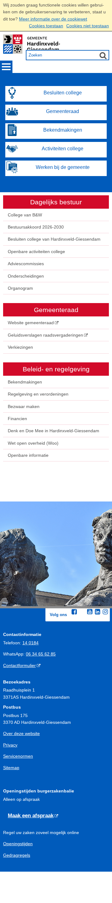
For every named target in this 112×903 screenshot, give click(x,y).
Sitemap (11, 767)
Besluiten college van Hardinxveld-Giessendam (54, 239)
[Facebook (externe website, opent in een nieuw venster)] (74, 611)
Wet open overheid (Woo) (33, 443)
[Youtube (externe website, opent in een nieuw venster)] (89, 611)
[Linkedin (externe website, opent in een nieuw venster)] (97, 611)
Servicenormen (18, 756)
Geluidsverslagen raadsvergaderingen (45, 335)
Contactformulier (19, 665)
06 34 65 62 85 (41, 653)
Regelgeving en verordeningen (38, 394)
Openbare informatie (28, 455)
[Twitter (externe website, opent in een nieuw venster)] (82, 612)
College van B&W (25, 214)
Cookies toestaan (46, 25)
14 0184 (30, 642)
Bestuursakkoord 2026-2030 (36, 227)
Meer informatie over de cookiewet (53, 18)
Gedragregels (16, 855)
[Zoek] (103, 55)
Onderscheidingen (26, 276)
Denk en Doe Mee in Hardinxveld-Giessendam (53, 430)
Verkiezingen (20, 347)
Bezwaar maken (24, 406)
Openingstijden (18, 843)
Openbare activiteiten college (36, 251)
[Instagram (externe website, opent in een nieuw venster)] (105, 611)
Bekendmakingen (25, 381)
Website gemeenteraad (31, 322)
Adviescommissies (26, 263)
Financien (17, 418)
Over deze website (21, 733)
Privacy (10, 744)
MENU (6, 67)
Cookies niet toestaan (87, 25)
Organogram (20, 288)
